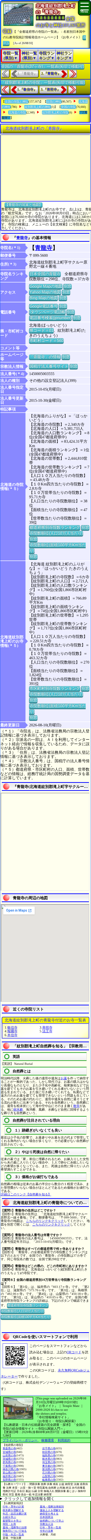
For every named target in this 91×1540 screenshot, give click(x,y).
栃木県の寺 (49, 1458)
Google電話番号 (43, 306)
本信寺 (12, 1035)
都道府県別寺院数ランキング (54, 527)
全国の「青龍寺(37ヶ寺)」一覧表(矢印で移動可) (42, 66)
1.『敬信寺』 (27, 89)
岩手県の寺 (49, 1448)
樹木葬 (18, 1109)
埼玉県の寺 (49, 1462)
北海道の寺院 (17, 112)
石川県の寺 (49, 1472)
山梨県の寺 (49, 1476)
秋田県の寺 (49, 1452)
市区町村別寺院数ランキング (54, 688)
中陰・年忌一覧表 (13, 1534)
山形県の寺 (9, 1455)
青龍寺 (22, 238)
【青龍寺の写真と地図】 (23, 205)
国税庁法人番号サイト (48, 366)
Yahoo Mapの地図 (45, 292)
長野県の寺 (9, 1479)
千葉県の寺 (9, 1465)
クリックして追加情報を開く (29, 1499)
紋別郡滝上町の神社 (38, 107)
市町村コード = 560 (46, 340)
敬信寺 (12, 1027)
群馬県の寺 (9, 1462)
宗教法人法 (46, 1524)
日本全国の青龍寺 (44, 274)
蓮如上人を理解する (52, 1510)
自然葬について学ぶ (52, 1520)
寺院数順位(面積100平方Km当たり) (26, 1317)
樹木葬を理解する (13, 1510)
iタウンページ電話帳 (47, 312)
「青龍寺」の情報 (44, 357)
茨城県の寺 (9, 1458)
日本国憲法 (46, 1517)
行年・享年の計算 (13, 1506)
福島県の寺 (49, 1455)
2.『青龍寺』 (51, 73)
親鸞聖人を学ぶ (12, 1520)
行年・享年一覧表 (50, 1527)
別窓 (67, 286)
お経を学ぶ (9, 1517)
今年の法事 (46, 1530)
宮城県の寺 (9, 1452)
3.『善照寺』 (50, 89)
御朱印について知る (15, 1530)
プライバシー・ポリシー (20, 1440)
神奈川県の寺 (11, 1469)
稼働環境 (47, 1440)
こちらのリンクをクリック (45, 1221)
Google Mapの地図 (45, 286)
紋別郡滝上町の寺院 (55, 112)
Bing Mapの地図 (43, 298)
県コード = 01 (41, 330)
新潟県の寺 (49, 1469)
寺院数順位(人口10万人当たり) (56, 533)
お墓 (64, 1078)
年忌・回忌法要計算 (15, 1513)
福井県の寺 (9, 1476)
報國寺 (12, 1031)
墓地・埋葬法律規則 (52, 1506)
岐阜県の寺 (49, 1479)
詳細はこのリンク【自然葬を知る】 (26, 1194)
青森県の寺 (9, 1448)
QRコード (74, 1352)
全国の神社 (54, 101)
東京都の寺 (49, 1465)
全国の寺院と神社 (16, 101)
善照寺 (47, 1027)
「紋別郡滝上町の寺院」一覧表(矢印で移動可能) (43, 82)
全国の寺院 (68, 107)
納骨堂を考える (49, 1513)
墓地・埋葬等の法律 (15, 1527)
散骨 (76, 1106)
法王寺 (47, 1031)
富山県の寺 (9, 1472)
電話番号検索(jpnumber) (50, 318)
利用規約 (64, 1440)
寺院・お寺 (9, 1524)
